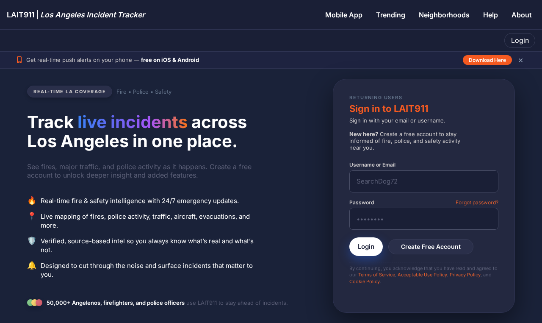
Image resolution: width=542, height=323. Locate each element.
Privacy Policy (465, 275)
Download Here (487, 60)
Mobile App (343, 15)
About (522, 15)
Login (520, 40)
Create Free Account (431, 246)
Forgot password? (477, 202)
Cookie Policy (364, 281)
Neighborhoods (444, 15)
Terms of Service (376, 275)
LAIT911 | (76, 14)
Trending (390, 15)
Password (361, 202)
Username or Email (372, 165)
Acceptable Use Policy (422, 275)
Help (490, 15)
